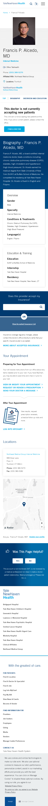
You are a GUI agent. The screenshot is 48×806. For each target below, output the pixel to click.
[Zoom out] (42, 527)
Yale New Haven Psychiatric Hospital (17, 622)
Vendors (6, 736)
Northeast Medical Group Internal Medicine (23, 454)
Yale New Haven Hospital (13, 640)
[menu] (43, 3)
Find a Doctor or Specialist (14, 681)
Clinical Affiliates (10, 644)
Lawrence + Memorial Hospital (15, 618)
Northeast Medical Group (13, 649)
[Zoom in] (42, 523)
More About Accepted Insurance (21, 345)
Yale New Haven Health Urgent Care (17, 631)
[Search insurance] (42, 307)
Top (4, 98)
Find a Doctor (14, 129)
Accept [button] (10, 801)
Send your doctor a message (19, 391)
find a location (9, 677)
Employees (7, 723)
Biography (15, 98)
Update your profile (37, 537)
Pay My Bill (7, 695)
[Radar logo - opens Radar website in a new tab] (9, 527)
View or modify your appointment (21, 384)
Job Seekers (7, 719)
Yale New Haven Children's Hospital (17, 609)
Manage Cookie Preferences (14, 741)
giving (5, 727)
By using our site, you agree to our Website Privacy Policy (21, 790)
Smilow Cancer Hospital (12, 627)
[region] (24, 504)
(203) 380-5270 (16, 72)
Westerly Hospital (10, 636)
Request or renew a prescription (22, 387)
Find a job (7, 686)
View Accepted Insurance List (24, 324)
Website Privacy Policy (13, 786)
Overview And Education (35, 98)
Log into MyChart (10, 690)
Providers (6, 714)
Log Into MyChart (13, 429)
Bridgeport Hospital (10, 604)
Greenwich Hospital (10, 613)
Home (5, 13)
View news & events (11, 699)
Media (5, 732)
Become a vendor (10, 703)
